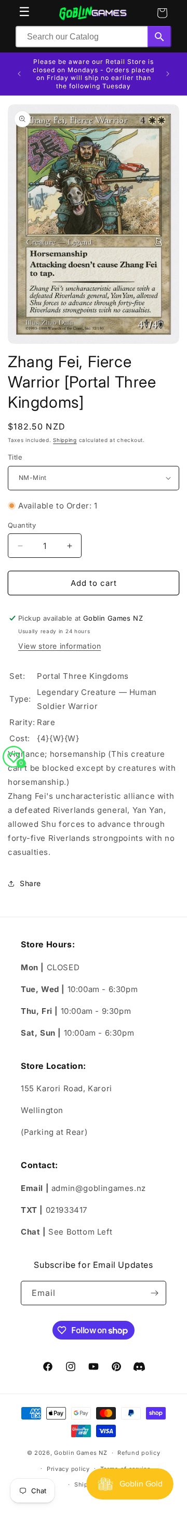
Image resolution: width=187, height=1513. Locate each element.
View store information (59, 645)
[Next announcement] (167, 73)
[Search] (159, 36)
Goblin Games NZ (81, 1452)
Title (15, 457)
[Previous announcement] (19, 73)
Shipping (65, 440)
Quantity (22, 525)
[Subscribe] (154, 1293)
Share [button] (30, 883)
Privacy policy (68, 1468)
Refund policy (138, 1452)
